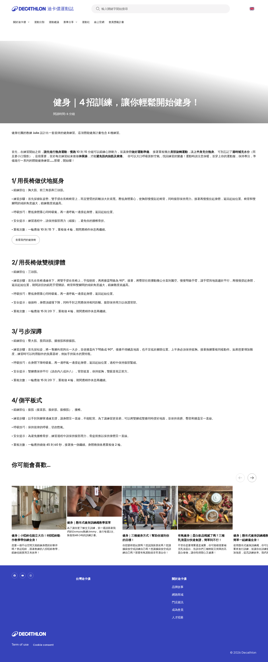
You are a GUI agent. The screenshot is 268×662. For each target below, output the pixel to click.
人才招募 (177, 617)
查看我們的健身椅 (25, 239)
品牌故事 (177, 587)
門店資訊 (177, 602)
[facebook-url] (15, 575)
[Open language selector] (252, 8)
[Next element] (252, 477)
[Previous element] (240, 477)
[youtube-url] (23, 575)
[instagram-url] (31, 575)
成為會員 (177, 609)
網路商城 (177, 594)
